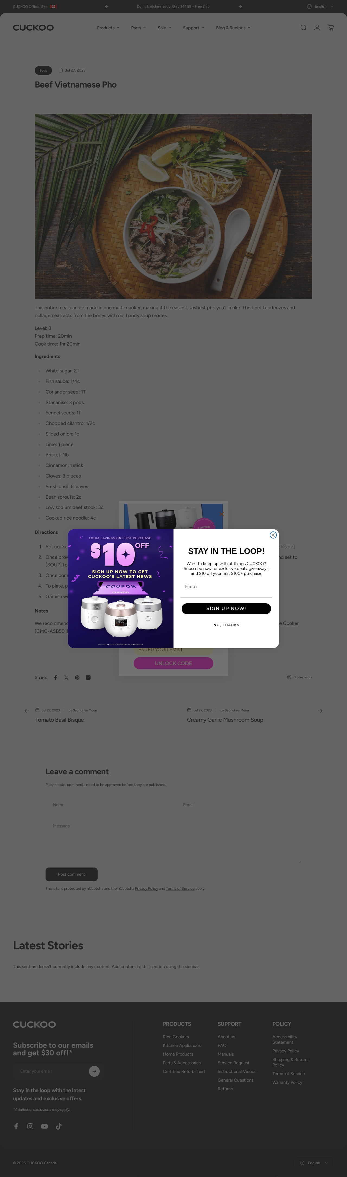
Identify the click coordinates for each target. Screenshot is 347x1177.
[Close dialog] (273, 535)
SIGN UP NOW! (226, 608)
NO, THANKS (226, 625)
